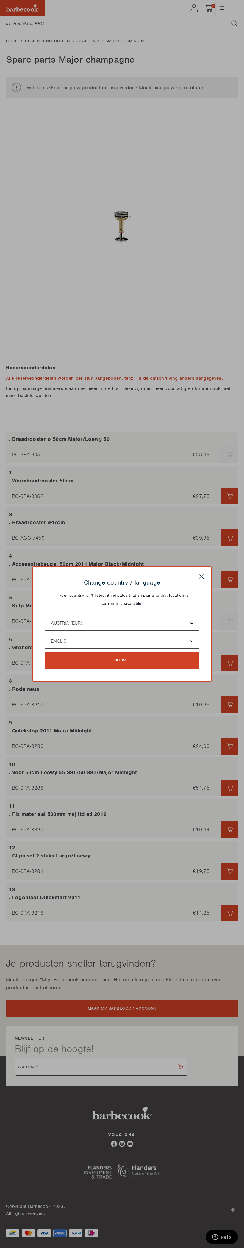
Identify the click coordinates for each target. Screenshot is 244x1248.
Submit (122, 660)
